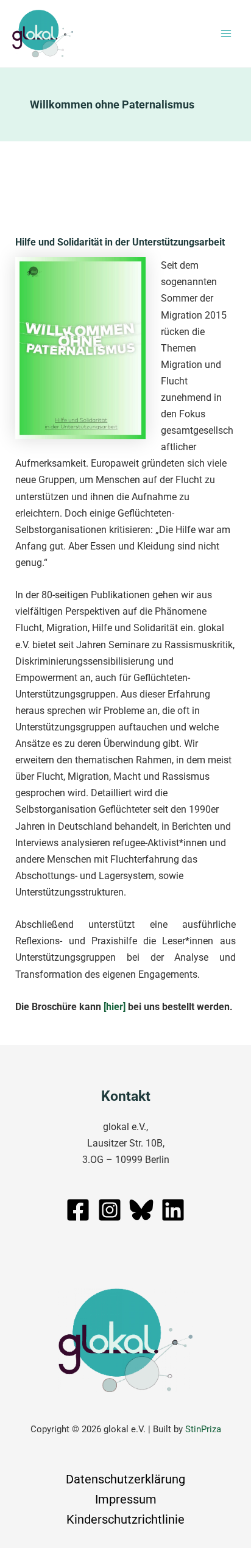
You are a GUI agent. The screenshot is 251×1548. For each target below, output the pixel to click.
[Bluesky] (141, 1210)
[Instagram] (109, 1210)
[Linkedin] (173, 1210)
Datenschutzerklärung (125, 1479)
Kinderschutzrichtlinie (125, 1519)
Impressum (126, 1499)
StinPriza (203, 1429)
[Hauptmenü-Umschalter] (226, 34)
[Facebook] (78, 1210)
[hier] (114, 1007)
